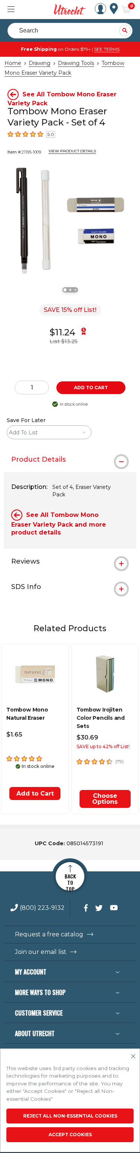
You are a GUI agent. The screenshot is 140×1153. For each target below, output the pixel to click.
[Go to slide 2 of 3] (70, 289)
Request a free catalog (49, 934)
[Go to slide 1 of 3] (65, 289)
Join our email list (40, 952)
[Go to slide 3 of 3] (75, 289)
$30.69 (87, 737)
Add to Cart (35, 793)
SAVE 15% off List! (70, 309)
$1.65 (14, 734)
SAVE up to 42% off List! (103, 746)
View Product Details (72, 151)
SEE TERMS (106, 49)
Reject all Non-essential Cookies (70, 1116)
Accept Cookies (70, 1134)
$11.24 (62, 332)
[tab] (70, 459)
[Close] (133, 1056)
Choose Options (105, 798)
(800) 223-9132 (42, 908)
